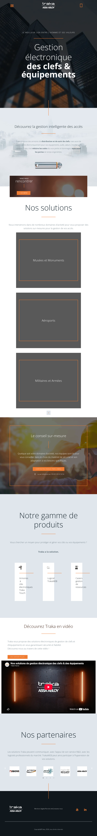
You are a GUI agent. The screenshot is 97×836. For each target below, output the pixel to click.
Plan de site (49, 809)
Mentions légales (39, 809)
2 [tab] (47, 778)
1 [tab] (43, 778)
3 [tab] (50, 778)
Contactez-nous (58, 809)
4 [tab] (54, 778)
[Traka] (48, 8)
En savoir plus (18, 657)
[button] (12, 5)
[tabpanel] (14, 771)
